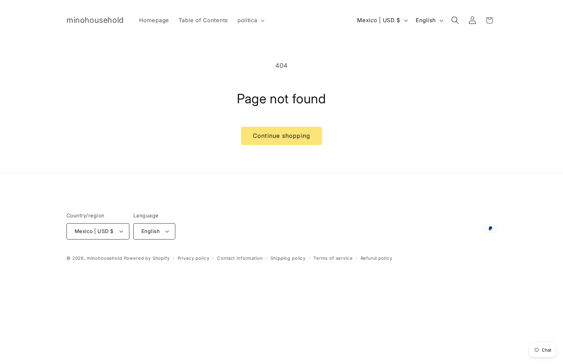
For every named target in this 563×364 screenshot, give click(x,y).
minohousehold (104, 258)
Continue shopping (281, 135)
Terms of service (333, 258)
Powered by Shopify (147, 258)
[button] (250, 20)
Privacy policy (193, 258)
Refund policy (376, 258)
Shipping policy (288, 258)
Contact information (240, 258)
